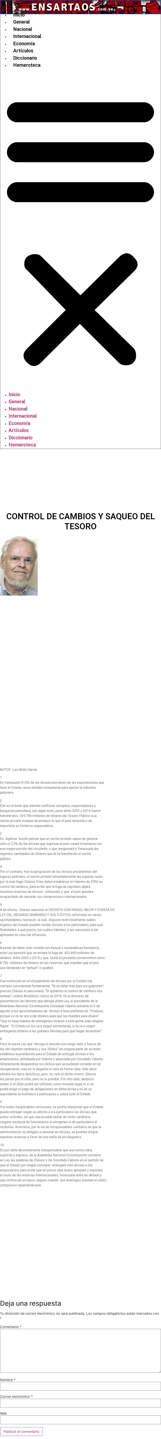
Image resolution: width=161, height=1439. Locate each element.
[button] (80, 230)
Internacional (27, 36)
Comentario (10, 1326)
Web (3, 1413)
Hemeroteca (26, 65)
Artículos (23, 51)
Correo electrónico (16, 1396)
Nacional (22, 29)
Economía (24, 44)
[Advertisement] (80, 480)
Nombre (8, 1379)
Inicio (19, 15)
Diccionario (25, 58)
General (21, 22)
